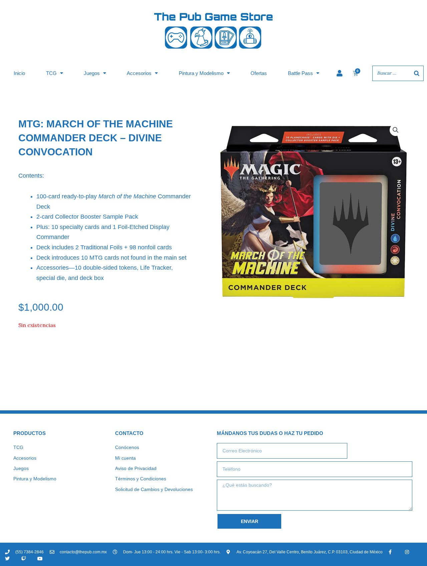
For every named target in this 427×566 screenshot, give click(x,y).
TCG (51, 73)
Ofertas (259, 73)
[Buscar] (416, 73)
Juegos (92, 73)
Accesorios (139, 73)
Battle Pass (300, 73)
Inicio (19, 73)
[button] (396, 130)
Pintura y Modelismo (201, 73)
